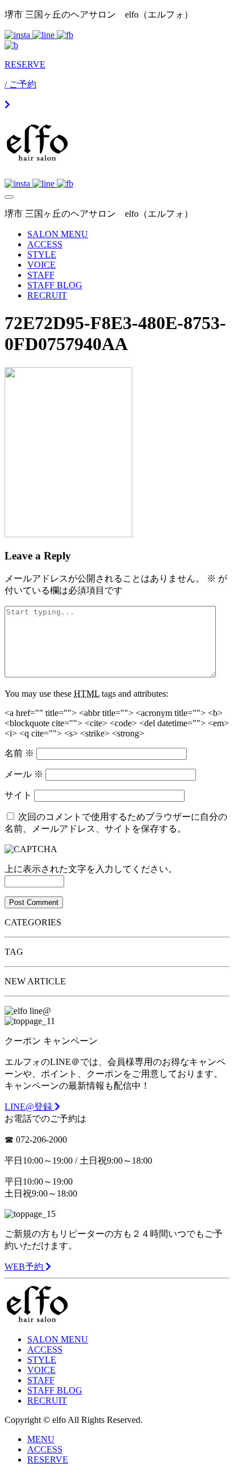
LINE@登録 (30, 1106)
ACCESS (44, 244)
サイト (18, 795)
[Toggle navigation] (9, 197)
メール (24, 774)
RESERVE (47, 1459)
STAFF (41, 275)
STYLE (41, 254)
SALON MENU (57, 234)
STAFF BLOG (54, 285)
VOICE (41, 264)
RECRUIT (47, 295)
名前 (19, 753)
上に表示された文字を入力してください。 (91, 869)
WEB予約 (25, 1266)
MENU (41, 1439)
